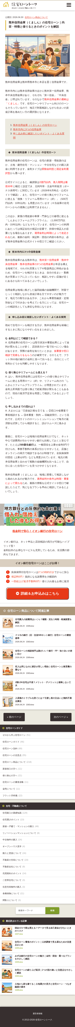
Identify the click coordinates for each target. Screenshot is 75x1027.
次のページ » (61, 717)
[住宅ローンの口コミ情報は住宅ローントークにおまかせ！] (20, 6)
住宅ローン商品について (36, 17)
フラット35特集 (12, 795)
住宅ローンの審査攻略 (15, 782)
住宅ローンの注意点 (14, 755)
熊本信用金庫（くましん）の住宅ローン (35, 125)
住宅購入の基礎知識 (15, 813)
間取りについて (12, 900)
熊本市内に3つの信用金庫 (27, 129)
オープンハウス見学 (14, 846)
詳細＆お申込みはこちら (40, 593)
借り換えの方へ (12, 775)
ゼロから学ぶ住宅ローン (16, 735)
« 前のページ (14, 717)
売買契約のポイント (14, 873)
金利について (11, 789)
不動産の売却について (15, 860)
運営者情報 (37, 1013)
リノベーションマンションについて (21, 833)
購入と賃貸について (14, 853)
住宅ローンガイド (13, 742)
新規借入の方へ (12, 769)
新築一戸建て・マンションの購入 (21, 826)
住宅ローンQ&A (12, 748)
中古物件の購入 (12, 839)
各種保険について (13, 893)
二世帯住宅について (14, 880)
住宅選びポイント (13, 819)
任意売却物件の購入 (14, 887)
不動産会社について (14, 866)
